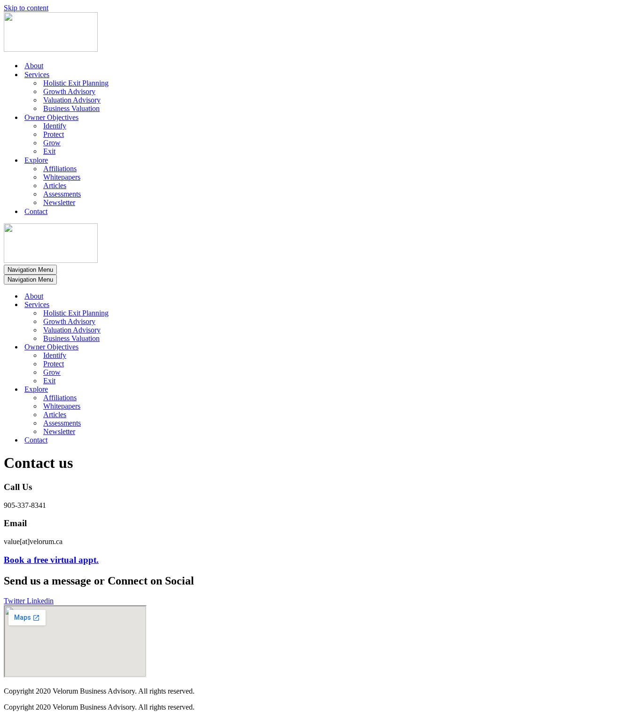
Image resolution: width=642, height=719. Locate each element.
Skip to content (26, 8)
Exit (49, 151)
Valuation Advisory (72, 100)
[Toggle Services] (168, 305)
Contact (35, 211)
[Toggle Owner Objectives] (168, 347)
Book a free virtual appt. (51, 560)
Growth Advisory (69, 91)
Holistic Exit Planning (76, 83)
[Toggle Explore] (168, 390)
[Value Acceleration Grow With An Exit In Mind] (51, 49)
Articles (54, 186)
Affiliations (60, 169)
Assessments (62, 194)
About (33, 66)
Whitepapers (61, 177)
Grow (52, 143)
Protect (53, 134)
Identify (54, 126)
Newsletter (59, 202)
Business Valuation (71, 108)
